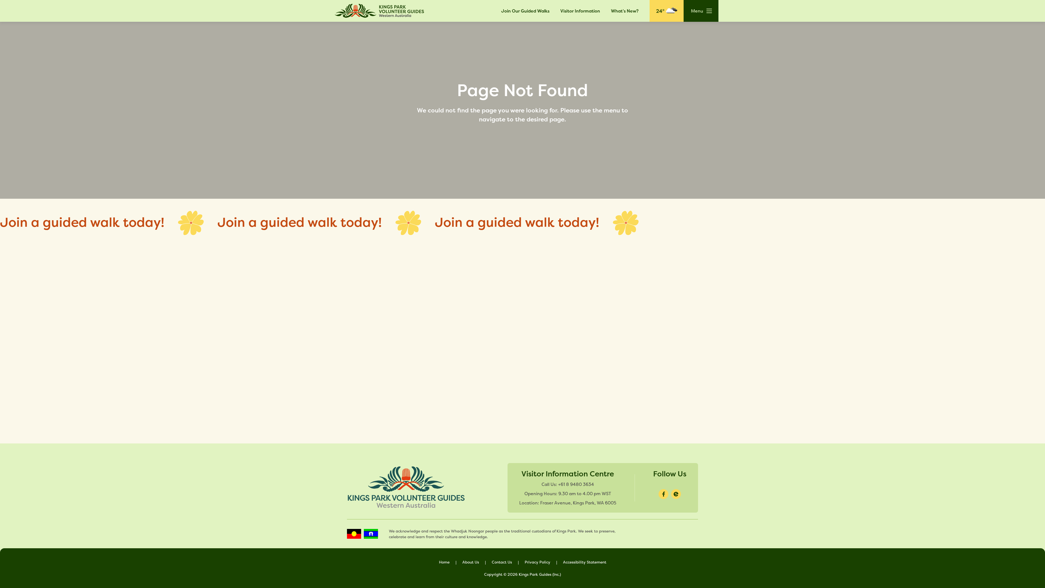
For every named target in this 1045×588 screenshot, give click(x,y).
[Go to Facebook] (663, 494)
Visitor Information (580, 11)
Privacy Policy (537, 562)
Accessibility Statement (584, 562)
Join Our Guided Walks (525, 11)
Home (444, 562)
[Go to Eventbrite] (676, 494)
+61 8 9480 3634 (576, 484)
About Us (470, 562)
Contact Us (502, 562)
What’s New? (625, 11)
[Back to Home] (380, 11)
